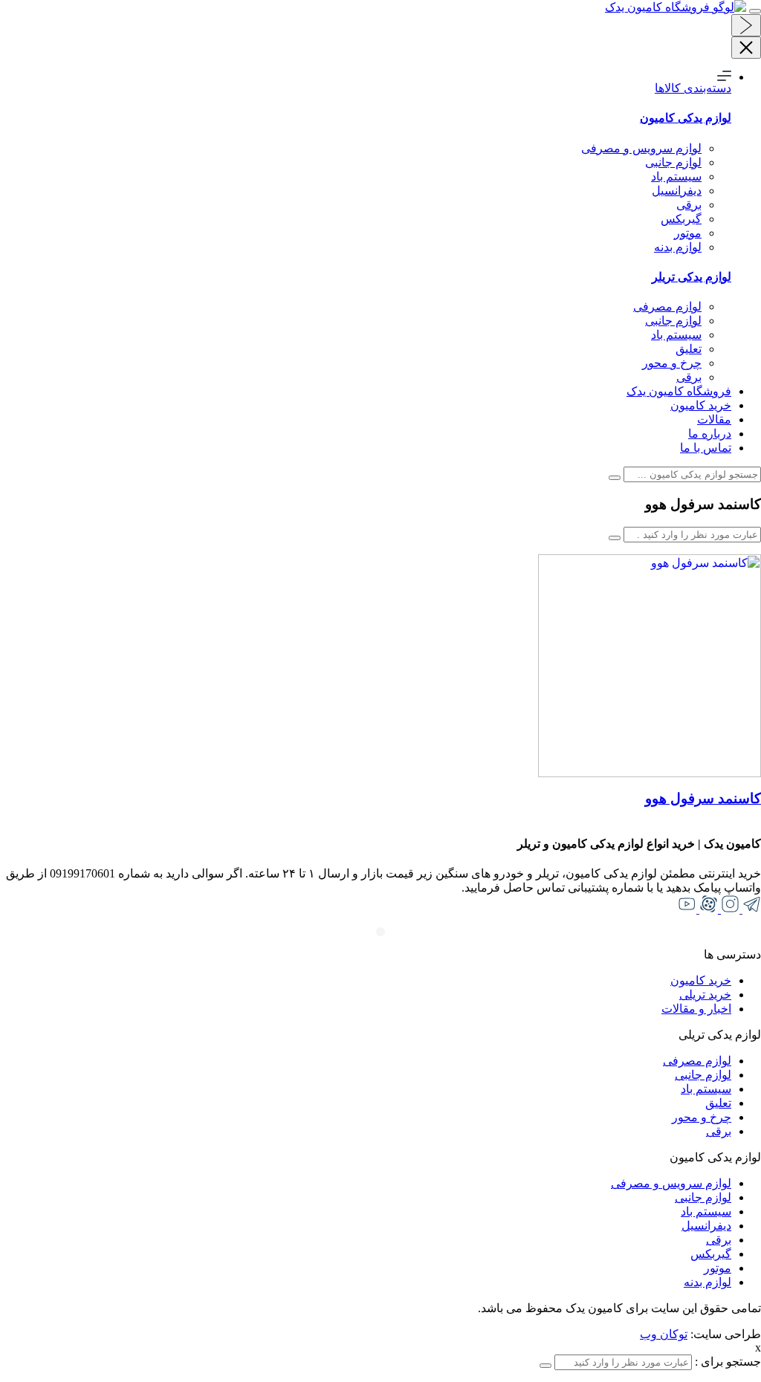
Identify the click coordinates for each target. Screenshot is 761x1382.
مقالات (714, 419)
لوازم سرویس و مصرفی (641, 148)
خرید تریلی (705, 994)
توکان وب (663, 1334)
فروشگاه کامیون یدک (678, 391)
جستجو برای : (726, 1361)
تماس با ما (705, 447)
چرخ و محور (672, 363)
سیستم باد (676, 176)
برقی (689, 204)
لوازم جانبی (673, 162)
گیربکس (681, 219)
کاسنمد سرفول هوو (703, 798)
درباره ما (709, 433)
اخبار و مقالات (696, 1008)
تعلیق (689, 349)
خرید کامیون (700, 405)
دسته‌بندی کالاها (693, 88)
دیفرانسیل (677, 190)
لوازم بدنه (678, 247)
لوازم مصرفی (667, 306)
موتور (688, 233)
